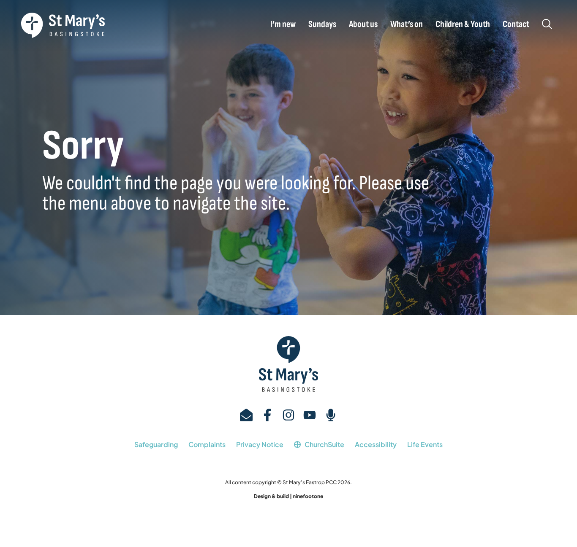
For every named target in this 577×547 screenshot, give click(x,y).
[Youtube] (309, 415)
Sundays (322, 24)
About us (363, 24)
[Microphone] (330, 415)
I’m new (283, 24)
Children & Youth (462, 24)
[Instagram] (288, 415)
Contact (516, 24)
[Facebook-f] (267, 415)
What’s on (406, 24)
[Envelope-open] (246, 415)
